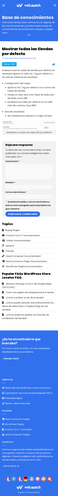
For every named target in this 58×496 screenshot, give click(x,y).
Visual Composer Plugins (17, 434)
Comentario (12, 161)
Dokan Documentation (18, 240)
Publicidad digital (13, 398)
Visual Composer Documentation (23, 256)
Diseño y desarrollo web (17, 403)
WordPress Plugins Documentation (24, 266)
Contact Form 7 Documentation (23, 235)
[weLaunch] (29, 5)
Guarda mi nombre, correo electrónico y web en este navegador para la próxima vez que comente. (28, 205)
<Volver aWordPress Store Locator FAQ (19, 58)
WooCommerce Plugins (17, 419)
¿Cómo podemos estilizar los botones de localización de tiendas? (25, 316)
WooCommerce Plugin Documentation (26, 261)
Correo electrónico (16, 192)
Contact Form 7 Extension (18, 429)
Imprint (21, 492)
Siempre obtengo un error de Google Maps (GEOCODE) (26, 285)
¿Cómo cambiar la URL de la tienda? (25, 297)
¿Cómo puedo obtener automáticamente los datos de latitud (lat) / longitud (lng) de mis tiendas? (28, 306)
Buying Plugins (12, 230)
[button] (3, 5)
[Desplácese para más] (29, 35)
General (9, 245)
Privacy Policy (33, 492)
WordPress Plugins (14, 424)
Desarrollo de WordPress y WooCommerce (27, 387)
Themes (9, 251)
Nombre (10, 182)
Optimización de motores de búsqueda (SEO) (28, 393)
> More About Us (10, 466)
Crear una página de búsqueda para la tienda (30, 292)
